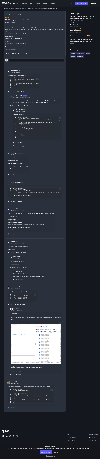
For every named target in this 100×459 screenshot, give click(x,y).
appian (88, 53)
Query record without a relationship (79, 35)
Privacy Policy (92, 437)
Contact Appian (71, 440)
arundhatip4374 (13, 13)
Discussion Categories (20, 8)
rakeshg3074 (14, 209)
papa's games (11, 249)
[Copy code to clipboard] (37, 79)
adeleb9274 (14, 241)
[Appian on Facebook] (13, 436)
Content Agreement (72, 437)
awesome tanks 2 (15, 264)
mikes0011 (16, 308)
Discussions (11, 8)
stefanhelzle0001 (16, 287)
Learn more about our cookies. (80, 448)
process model (80, 53)
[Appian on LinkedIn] (3, 436)
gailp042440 (16, 256)
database (73, 56)
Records (72, 37)
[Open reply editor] (34, 60)
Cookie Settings (92, 440)
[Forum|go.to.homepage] (10, 3)
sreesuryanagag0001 (17, 153)
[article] (34, 81)
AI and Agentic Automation (76, 20)
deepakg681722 (15, 70)
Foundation (30, 8)
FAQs (69, 434)
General (37, 8)
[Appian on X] (17, 436)
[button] (81, 3)
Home (5, 8)
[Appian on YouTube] (6, 436)
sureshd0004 (14, 382)
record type (80, 56)
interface (73, 53)
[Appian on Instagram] (10, 436)
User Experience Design (75, 26)
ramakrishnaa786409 (17, 182)
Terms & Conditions (93, 434)
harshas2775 (19, 271)
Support (45, 3)
